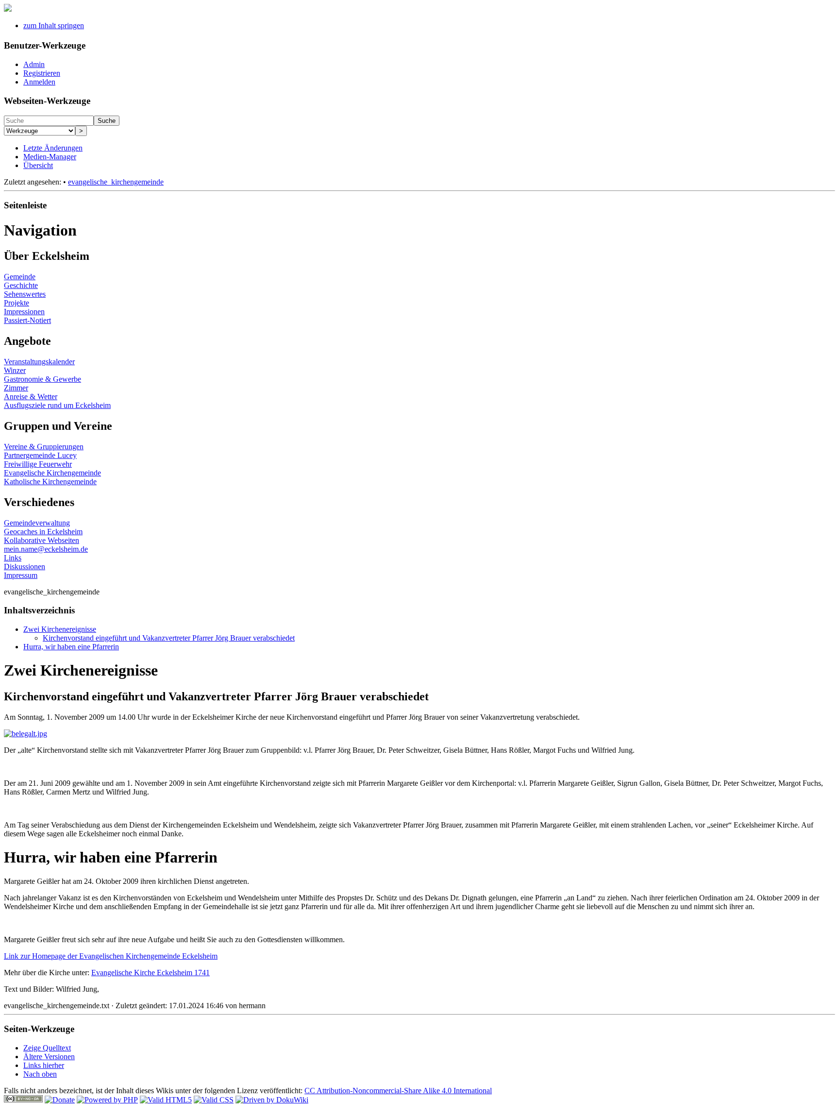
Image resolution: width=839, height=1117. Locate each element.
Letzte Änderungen (53, 148)
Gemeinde (19, 276)
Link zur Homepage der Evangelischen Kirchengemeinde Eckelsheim (111, 956)
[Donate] (60, 1100)
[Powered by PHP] (107, 1100)
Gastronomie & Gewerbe (42, 379)
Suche (107, 120)
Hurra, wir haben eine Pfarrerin (71, 647)
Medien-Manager (49, 156)
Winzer (15, 370)
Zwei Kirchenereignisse (59, 629)
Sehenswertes (25, 294)
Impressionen (24, 311)
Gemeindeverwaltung (37, 523)
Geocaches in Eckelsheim (43, 531)
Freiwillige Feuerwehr (38, 464)
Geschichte (21, 285)
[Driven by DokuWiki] (271, 1100)
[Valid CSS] (214, 1100)
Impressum (20, 575)
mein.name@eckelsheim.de (46, 549)
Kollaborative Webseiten (41, 540)
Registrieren (41, 73)
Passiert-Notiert (27, 320)
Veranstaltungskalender (39, 361)
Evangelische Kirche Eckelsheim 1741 (150, 972)
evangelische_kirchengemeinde (116, 182)
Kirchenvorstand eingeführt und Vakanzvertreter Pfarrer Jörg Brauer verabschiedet (169, 638)
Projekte (16, 303)
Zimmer (16, 388)
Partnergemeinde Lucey (40, 455)
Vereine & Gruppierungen (44, 446)
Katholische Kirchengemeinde (50, 481)
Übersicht (38, 165)
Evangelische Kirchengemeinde (52, 473)
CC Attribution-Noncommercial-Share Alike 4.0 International (398, 1090)
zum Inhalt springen (53, 25)
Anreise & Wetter (30, 396)
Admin (34, 64)
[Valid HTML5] (166, 1100)
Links (12, 558)
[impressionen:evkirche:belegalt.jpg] (25, 733)
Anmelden (39, 82)
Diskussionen (24, 566)
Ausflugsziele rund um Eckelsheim (57, 405)
